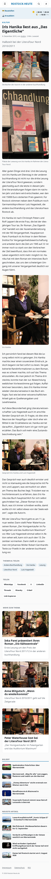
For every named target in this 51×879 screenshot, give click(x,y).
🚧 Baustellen (8, 10)
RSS (29, 867)
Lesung (42, 565)
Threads (7, 590)
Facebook (21, 584)
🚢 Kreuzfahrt (8, 16)
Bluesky (19, 590)
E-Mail (29, 590)
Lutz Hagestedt (27, 569)
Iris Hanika (31, 565)
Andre (23, 36)
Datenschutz (19, 867)
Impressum (6, 867)
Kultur (6, 22)
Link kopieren (10, 596)
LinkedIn (40, 584)
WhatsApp (8, 584)
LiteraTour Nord (10, 569)
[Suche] (38, 3)
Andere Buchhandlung (13, 565)
